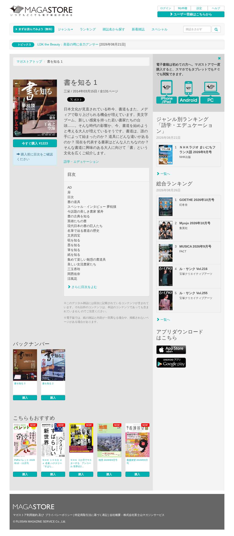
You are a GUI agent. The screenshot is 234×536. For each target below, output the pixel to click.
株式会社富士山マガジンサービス (144, 515)
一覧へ (165, 174)
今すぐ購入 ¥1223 (35, 143)
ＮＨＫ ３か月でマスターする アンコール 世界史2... (81, 463)
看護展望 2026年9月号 (137, 461)
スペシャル (160, 29)
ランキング (88, 29)
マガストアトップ (29, 61)
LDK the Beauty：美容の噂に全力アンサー (67, 44)
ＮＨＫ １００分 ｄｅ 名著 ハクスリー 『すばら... (52, 463)
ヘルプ (216, 8)
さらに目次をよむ (84, 287)
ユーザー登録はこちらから (192, 14)
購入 (25, 397)
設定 (199, 8)
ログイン (165, 8)
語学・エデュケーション (81, 161)
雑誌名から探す (114, 29)
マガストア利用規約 (25, 515)
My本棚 (182, 8)
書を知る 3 (19, 383)
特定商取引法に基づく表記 (91, 515)
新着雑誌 (138, 29)
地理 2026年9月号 (107, 460)
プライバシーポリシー (59, 515)
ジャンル (64, 29)
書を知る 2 (47, 383)
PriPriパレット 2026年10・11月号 (24, 461)
